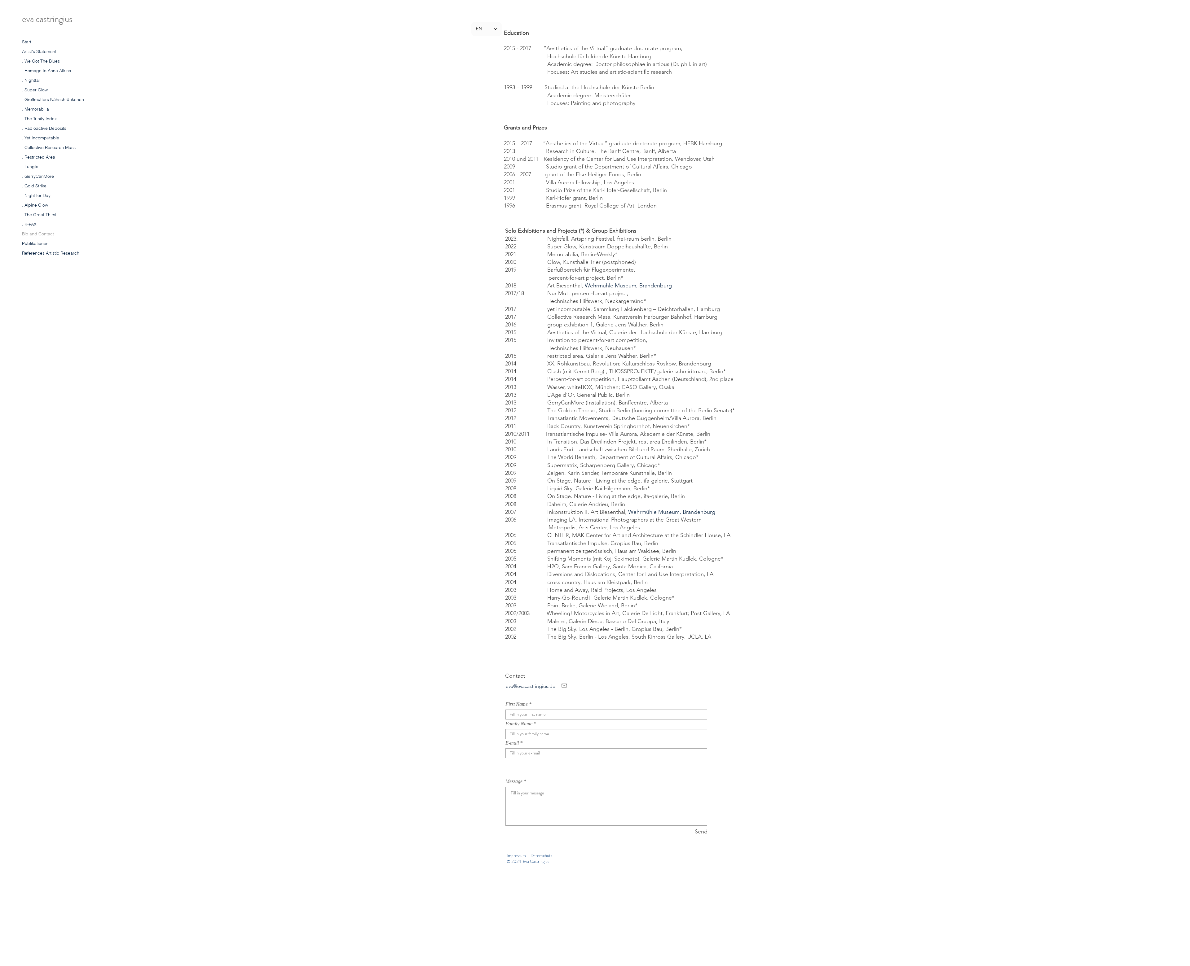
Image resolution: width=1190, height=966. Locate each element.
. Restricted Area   (39, 157)
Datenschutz (541, 855)
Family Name (518, 723)
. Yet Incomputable (40, 138)
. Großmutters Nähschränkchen (53, 99)
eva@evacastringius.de (530, 686)
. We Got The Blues (41, 61)
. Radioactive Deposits (44, 128)
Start (26, 42)
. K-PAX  (29, 224)
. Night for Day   (37, 195)
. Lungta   (31, 166)
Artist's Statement (39, 51)
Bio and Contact (38, 234)
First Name (516, 704)
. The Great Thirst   (40, 214)
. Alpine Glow (35, 205)
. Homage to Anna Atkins (46, 70)
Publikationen (35, 243)
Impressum (516, 855)
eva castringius (47, 19)
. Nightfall (31, 80)
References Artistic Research (50, 253)
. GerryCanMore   (38, 176)
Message (513, 781)
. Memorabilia (35, 109)
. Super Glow (35, 90)
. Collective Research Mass (49, 147)
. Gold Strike (34, 186)
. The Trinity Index (39, 118)
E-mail (512, 743)
